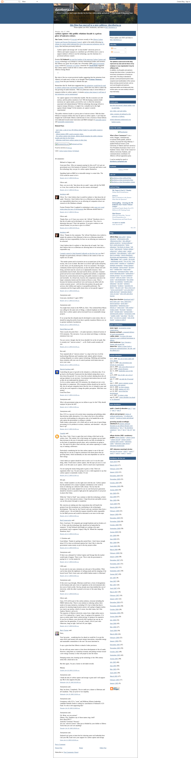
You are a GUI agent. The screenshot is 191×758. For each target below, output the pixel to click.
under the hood (114, 292)
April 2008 (113, 546)
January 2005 (114, 683)
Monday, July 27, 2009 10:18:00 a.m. (69, 290)
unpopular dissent (126, 292)
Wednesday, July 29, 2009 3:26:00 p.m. (70, 694)
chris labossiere (122, 253)
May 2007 (113, 585)
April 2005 (113, 673)
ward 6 (129, 453)
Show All (133, 227)
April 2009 (113, 504)
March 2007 (113, 592)
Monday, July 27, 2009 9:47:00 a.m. (69, 190)
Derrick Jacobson (65, 369)
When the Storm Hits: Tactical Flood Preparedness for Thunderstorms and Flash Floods (122, 217)
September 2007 (115, 571)
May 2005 (113, 669)
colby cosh (131, 253)
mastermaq (113, 271)
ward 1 (125, 451)
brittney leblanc (128, 249)
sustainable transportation (66, 122)
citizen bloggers (123, 369)
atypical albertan (127, 243)
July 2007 (113, 578)
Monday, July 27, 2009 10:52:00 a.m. (69, 346)
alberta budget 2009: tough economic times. (69, 134)
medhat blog (118, 269)
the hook (122, 310)
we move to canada (118, 222)
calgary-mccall (115, 439)
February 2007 (114, 595)
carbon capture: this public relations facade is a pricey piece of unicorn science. (78, 34)
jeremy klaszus (128, 265)
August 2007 (114, 574)
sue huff (120, 283)
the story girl (119, 288)
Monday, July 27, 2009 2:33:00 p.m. (69, 407)
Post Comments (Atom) (71, 752)
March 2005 (113, 676)
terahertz (120, 286)
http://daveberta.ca (111, 27)
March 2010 (113, 465)
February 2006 (114, 637)
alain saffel (122, 237)
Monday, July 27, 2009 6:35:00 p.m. (69, 534)
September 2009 (115, 486)
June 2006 (113, 623)
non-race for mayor (116, 451)
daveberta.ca (64, 9)
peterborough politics (116, 313)
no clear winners (124, 387)
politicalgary (130, 273)
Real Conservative (65, 520)
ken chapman (114, 267)
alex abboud (126, 241)
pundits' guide (115, 316)
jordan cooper (114, 310)
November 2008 (115, 521)
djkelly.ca (132, 257)
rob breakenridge (120, 279)
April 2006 (113, 630)
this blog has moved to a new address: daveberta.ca (95, 25)
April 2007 (113, 588)
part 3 (114, 410)
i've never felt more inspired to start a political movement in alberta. (122, 338)
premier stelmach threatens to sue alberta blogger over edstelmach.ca (121, 426)
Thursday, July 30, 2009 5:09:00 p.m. (69, 728)
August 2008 (114, 532)
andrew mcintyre (115, 243)
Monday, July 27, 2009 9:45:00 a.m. (69, 178)
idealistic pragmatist (116, 265)
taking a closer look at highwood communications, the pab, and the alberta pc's (122, 348)
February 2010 (114, 469)
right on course (120, 277)
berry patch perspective (117, 245)
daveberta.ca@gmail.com (118, 161)
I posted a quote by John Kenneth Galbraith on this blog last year (80, 253)
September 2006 (115, 613)
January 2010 (114, 472)
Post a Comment (60, 744)
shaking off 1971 (124, 389)
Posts (114, 48)
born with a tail (115, 301)
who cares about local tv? (127, 367)
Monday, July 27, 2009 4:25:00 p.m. (69, 475)
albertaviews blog (115, 241)
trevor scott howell (117, 290)
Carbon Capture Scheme (65, 151)
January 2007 (114, 599)
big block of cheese (123, 247)
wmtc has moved (117, 224)
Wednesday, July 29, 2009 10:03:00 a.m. (70, 682)
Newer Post (58, 748)
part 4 (119, 410)
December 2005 (115, 645)
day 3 (119, 430)
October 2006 (114, 609)
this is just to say (130, 288)
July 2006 (113, 620)
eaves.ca (115, 196)
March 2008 (113, 549)
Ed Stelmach (76, 151)
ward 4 (118, 453)
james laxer (120, 307)
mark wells (126, 269)
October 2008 (114, 525)
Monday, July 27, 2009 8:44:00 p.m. (69, 593)
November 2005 (115, 648)
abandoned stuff (129, 299)
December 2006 (115, 602)
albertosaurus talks (123, 239)
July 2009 (113, 493)
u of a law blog (128, 290)
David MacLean (65, 329)
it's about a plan (123, 395)
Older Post (103, 748)
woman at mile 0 (120, 320)
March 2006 (113, 634)
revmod (112, 277)
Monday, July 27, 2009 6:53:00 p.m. (69, 561)
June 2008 (113, 539)
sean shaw (124, 316)
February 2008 (114, 553)
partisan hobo (128, 312)
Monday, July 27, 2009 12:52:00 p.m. (70, 395)
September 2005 (115, 655)
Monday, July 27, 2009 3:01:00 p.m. (69, 429)
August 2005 (114, 659)
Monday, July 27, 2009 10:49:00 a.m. (69, 324)
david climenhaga (126, 255)
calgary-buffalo (120, 437)
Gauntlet (62, 433)
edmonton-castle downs (122, 443)
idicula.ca (113, 307)
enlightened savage (117, 261)
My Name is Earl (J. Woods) (121, 190)
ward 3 (112, 453)
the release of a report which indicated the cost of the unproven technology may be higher (79, 44)
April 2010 (113, 462)
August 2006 (114, 616)
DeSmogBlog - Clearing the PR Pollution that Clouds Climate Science (122, 204)
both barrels (118, 249)
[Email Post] (72, 148)
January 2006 (114, 641)
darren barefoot (115, 303)
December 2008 (115, 518)
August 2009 (114, 490)
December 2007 (115, 560)
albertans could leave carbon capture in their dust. (71, 140)
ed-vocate (132, 259)
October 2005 (114, 652)
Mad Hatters (116, 213)
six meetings (119, 281)
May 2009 (113, 500)
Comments (116, 52)
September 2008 (115, 528)
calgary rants (122, 251)
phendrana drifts (119, 273)
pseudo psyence (115, 275)
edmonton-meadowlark (117, 445)
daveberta (63, 194)
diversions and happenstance (119, 257)
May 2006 (113, 627)
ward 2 (131, 451)
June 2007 (113, 581)
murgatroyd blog (123, 271)
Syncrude (74, 39)
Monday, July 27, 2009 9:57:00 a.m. (69, 212)
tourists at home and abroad (124, 418)
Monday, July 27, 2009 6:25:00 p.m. (69, 516)
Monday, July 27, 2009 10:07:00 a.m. (69, 228)
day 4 (124, 430)
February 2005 (114, 680)
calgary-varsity (126, 439)
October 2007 (114, 567)
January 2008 (114, 557)
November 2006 (115, 606)
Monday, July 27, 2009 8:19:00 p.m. (69, 575)
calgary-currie (130, 437)
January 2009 (114, 514)
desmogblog (113, 305)
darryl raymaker (115, 255)
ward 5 (123, 453)
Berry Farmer (64, 630)
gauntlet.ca (122, 263)
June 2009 (113, 497)
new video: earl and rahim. (118, 111)
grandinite (130, 263)
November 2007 (115, 564)
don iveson (114, 259)
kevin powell (123, 267)
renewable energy (100, 120)
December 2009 (115, 476)
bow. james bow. (126, 301)
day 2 (121, 428)
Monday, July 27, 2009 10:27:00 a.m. (69, 300)
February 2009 (114, 511)
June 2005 (113, 666)
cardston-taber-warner (117, 441)
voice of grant (114, 294)
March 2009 (113, 507)
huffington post (123, 305)
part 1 (130, 408)
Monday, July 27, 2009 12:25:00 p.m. (70, 364)
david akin (124, 303)
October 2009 (114, 483)
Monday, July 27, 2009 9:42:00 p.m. (69, 626)
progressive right (130, 313)
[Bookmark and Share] (76, 144)
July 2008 (113, 535)
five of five (127, 261)
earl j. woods (123, 259)
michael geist (119, 312)
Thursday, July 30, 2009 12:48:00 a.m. (70, 708)
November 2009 (115, 479)
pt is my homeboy (126, 275)
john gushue (129, 307)
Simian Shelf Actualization (120, 192)
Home (81, 748)
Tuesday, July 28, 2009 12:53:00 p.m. (70, 670)
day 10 (129, 430)
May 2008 (113, 542)
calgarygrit (113, 251)
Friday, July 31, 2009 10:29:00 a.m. (69, 740)
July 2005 (113, 662)
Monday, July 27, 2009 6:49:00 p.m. (69, 547)
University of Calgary (73, 65)
